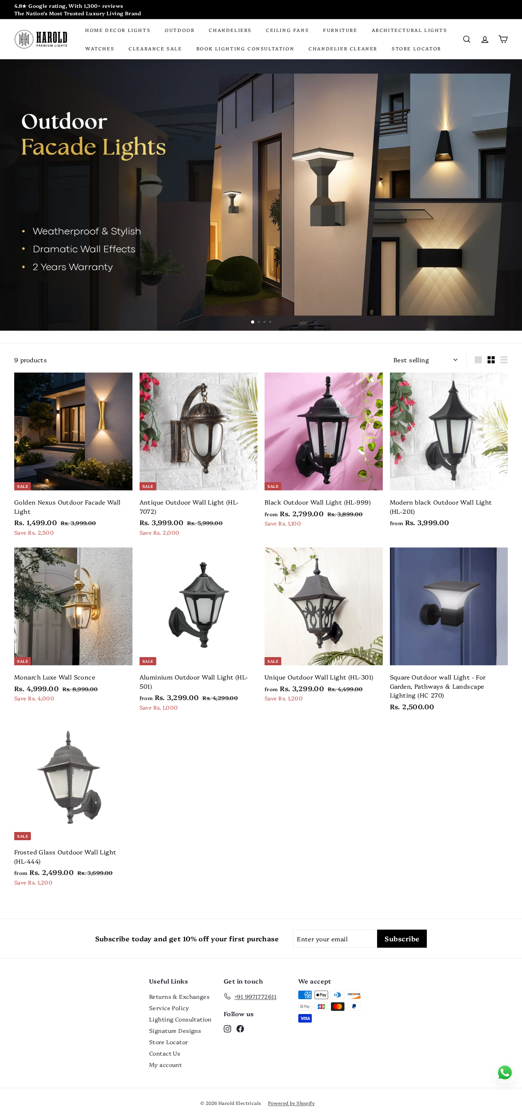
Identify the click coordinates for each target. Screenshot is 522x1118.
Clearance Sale (155, 48)
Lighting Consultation (180, 1019)
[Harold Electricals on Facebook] (240, 1028)
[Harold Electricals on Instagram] (227, 1028)
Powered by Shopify (291, 1103)
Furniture (340, 30)
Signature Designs (175, 1030)
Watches (99, 48)
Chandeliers (230, 30)
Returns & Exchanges (179, 996)
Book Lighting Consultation (245, 48)
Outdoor (180, 30)
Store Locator (416, 48)
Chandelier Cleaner (343, 48)
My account (165, 1064)
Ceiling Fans (287, 30)
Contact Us (164, 1053)
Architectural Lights (409, 30)
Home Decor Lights (118, 30)
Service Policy (169, 1008)
